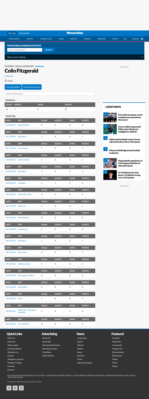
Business (101, 39)
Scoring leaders (13, 87)
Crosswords (117, 345)
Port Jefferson (23, 324)
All (125, 39)
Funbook (115, 338)
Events (115, 39)
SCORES (9, 66)
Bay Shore (22, 136)
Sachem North (23, 160)
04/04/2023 (11, 275)
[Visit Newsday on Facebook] (9, 388)
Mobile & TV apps (14, 363)
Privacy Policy (40, 375)
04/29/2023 (11, 194)
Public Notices (48, 355)
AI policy (132, 375)
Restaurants (117, 355)
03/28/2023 (11, 298)
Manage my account (15, 359)
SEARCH (136, 39)
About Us (11, 338)
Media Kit (46, 338)
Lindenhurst (23, 229)
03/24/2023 (11, 311)
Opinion (87, 39)
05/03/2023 (11, 183)
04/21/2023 (11, 229)
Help (126, 375)
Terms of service (13, 375)
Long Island (14, 39)
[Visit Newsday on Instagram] (21, 388)
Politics (80, 349)
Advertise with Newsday (114, 375)
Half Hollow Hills (24, 194)
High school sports (84, 363)
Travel (114, 363)
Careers (10, 355)
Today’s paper (12, 345)
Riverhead (22, 171)
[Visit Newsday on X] (15, 388)
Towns (79, 359)
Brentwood (22, 252)
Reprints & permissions (96, 375)
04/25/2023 (11, 217)
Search (48, 50)
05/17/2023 (11, 136)
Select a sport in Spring (16, 57)
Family (115, 359)
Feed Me (73, 39)
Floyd (20, 298)
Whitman (21, 206)
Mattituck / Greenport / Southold (27, 311)
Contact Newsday (80, 375)
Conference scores (31, 87)
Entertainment (118, 352)
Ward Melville (23, 125)
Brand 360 (46, 341)
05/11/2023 (11, 148)
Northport (22, 240)
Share (10, 81)
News (61, 39)
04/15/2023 (11, 252)
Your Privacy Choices (15, 377)
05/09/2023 (11, 160)
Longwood (9, 76)
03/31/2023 (11, 287)
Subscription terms (27, 375)
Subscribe (11, 341)
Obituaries (116, 341)
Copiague (22, 183)
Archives (10, 370)
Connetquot (23, 148)
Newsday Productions (51, 345)
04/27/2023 (11, 206)
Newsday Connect (49, 349)
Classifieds (46, 352)
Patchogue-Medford (26, 275)
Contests (11, 366)
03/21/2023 (11, 324)
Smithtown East (24, 264)
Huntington (22, 287)
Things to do (46, 39)
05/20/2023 (11, 125)
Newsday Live (13, 352)
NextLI (115, 366)
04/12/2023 (11, 264)
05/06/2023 (11, 171)
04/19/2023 (11, 240)
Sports (30, 39)
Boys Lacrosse (24, 66)
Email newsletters (14, 349)
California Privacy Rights (56, 375)
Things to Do (117, 349)
